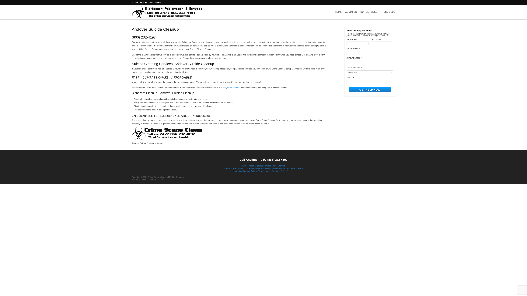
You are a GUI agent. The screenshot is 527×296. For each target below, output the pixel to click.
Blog (274, 166)
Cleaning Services (263, 166)
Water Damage (273, 171)
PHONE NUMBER (354, 48)
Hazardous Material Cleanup (257, 168)
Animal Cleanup (258, 171)
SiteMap (281, 166)
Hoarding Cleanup (242, 171)
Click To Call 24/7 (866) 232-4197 (147, 2)
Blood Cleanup (278, 168)
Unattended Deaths (294, 168)
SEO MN (159, 179)
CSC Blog (389, 12)
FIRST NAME (352, 39)
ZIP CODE (351, 78)
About (251, 166)
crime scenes (233, 87)
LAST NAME (376, 39)
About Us (351, 12)
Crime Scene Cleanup (234, 168)
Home (338, 12)
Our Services (368, 12)
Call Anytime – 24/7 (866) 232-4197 (263, 159)
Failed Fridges (287, 171)
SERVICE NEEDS (354, 68)
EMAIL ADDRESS (354, 58)
